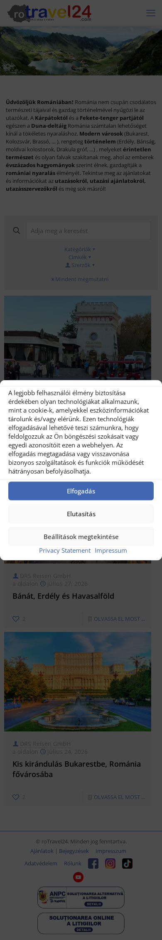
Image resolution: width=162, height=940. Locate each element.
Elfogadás (81, 491)
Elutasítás (81, 514)
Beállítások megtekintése (81, 536)
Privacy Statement (65, 550)
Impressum (111, 550)
